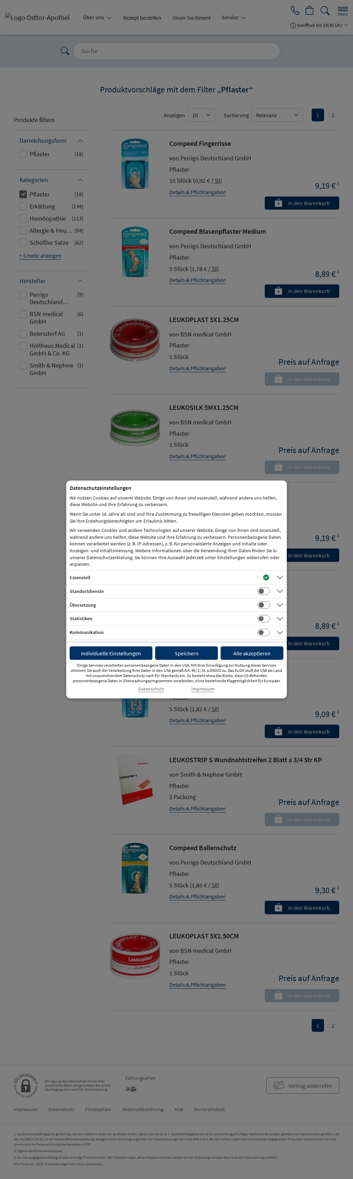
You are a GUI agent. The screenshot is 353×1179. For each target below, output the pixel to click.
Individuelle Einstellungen (111, 653)
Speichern (187, 653)
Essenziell (80, 577)
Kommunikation (87, 632)
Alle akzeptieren (252, 653)
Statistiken (81, 618)
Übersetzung (83, 605)
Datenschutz (151, 689)
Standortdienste (87, 591)
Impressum (203, 689)
